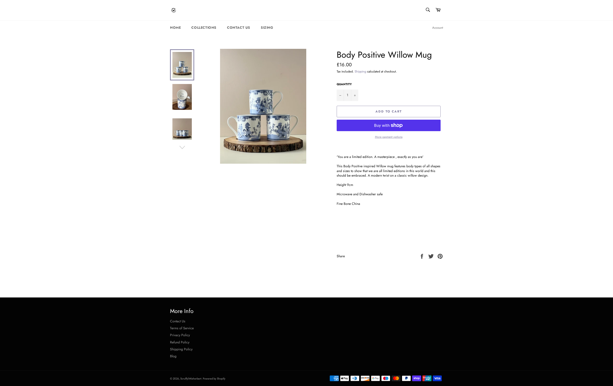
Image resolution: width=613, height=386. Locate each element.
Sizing (267, 27)
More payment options (389, 137)
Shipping (360, 71)
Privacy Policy (180, 335)
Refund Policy (179, 342)
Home (175, 27)
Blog (173, 356)
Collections (203, 27)
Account (437, 27)
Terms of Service (182, 328)
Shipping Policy (181, 349)
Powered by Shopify (214, 378)
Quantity (344, 84)
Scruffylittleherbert (190, 378)
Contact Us (238, 27)
